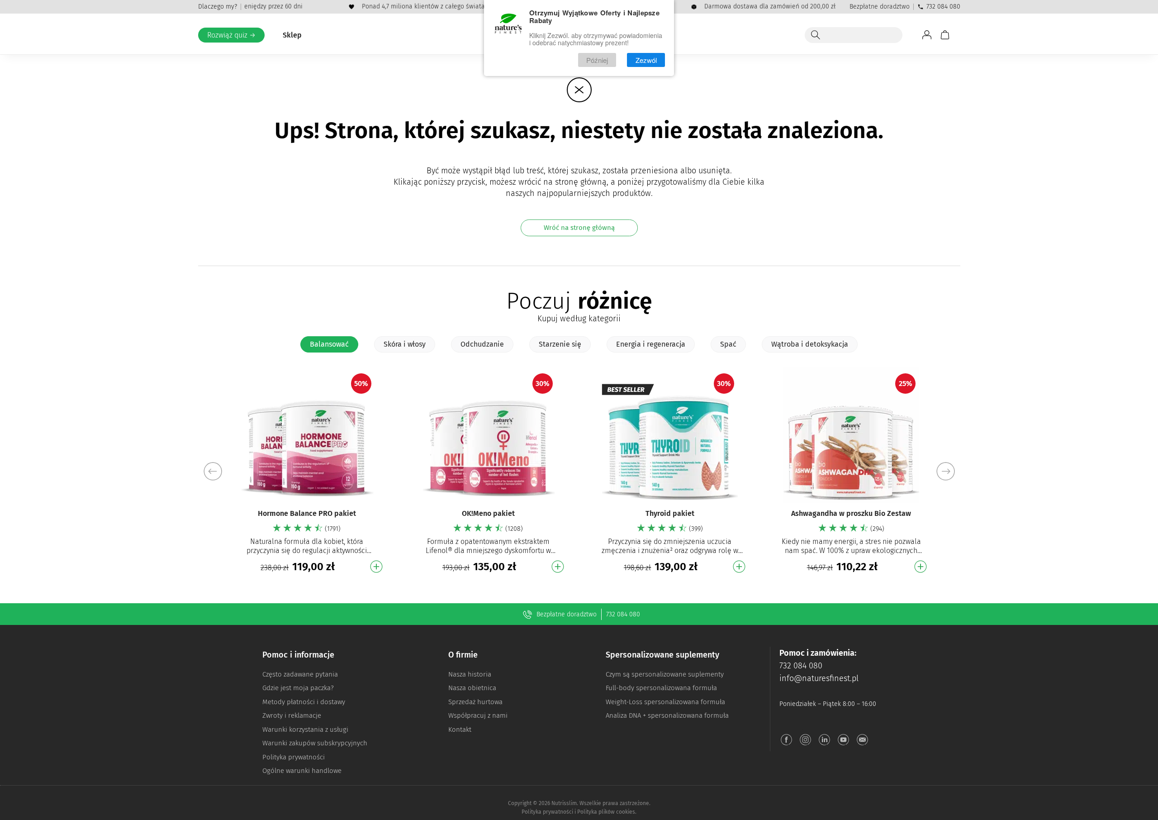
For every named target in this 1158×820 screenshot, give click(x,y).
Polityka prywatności (293, 757)
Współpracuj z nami (478, 715)
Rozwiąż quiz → (231, 35)
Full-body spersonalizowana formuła (661, 688)
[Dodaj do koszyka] (376, 566)
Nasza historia (469, 674)
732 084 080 (943, 6)
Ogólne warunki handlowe (302, 771)
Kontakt (459, 729)
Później (597, 60)
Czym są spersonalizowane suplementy (665, 674)
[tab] (329, 344)
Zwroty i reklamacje (291, 715)
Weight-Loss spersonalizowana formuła (665, 702)
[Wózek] (944, 34)
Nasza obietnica (472, 688)
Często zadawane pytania (300, 674)
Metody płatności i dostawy (303, 702)
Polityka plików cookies (606, 812)
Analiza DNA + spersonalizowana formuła (667, 715)
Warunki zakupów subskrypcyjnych (314, 743)
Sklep (292, 35)
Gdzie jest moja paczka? (298, 688)
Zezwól (646, 60)
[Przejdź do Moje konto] (926, 34)
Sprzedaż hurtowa (475, 702)
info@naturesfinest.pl (819, 678)
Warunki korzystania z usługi (305, 729)
